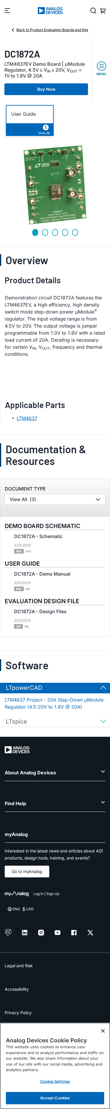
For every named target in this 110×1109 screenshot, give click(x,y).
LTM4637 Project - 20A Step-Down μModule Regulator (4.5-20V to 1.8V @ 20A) (54, 703)
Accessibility (17, 989)
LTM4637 (27, 418)
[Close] (103, 1030)
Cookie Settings (55, 1081)
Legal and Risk (19, 965)
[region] (55, 1066)
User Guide (23, 114)
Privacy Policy (18, 1012)
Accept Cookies (55, 1097)
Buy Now (46, 89)
